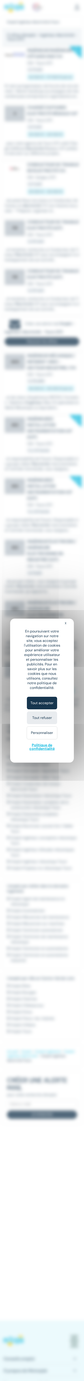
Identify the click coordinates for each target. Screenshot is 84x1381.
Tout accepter (42, 703)
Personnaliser (42, 732)
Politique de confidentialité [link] (42, 747)
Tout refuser (42, 717)
